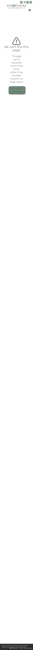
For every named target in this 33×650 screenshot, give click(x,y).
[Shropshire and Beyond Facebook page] (27, 2)
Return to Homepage (17, 90)
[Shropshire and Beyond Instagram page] (30, 2)
